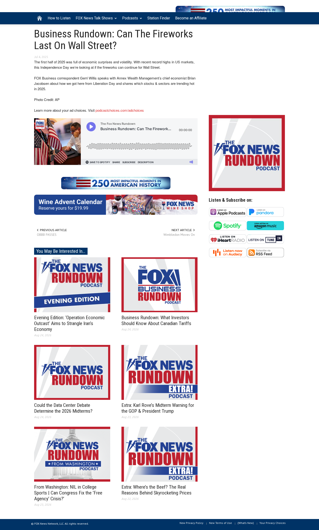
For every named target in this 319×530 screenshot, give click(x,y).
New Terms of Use (220, 523)
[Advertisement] (247, 71)
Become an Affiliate (191, 18)
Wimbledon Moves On (179, 235)
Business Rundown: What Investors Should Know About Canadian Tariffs (156, 320)
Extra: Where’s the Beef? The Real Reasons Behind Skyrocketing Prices (156, 490)
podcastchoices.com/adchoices (120, 110)
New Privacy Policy (191, 523)
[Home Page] (39, 18)
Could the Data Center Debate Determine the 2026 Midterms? (63, 408)
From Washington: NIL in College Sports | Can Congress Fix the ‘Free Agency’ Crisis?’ (68, 492)
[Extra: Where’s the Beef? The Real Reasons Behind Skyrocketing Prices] (159, 454)
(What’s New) (245, 523)
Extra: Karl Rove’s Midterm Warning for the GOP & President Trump (157, 408)
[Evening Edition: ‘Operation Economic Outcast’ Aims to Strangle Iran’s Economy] (72, 284)
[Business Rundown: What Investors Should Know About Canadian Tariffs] (159, 284)
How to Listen (59, 18)
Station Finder (158, 18)
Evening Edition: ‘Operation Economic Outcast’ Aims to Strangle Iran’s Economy (69, 323)
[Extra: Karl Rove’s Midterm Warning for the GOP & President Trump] (159, 372)
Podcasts (129, 20)
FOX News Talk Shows (93, 20)
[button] (280, 17)
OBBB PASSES (47, 235)
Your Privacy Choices (272, 523)
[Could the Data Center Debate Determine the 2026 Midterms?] (72, 372)
